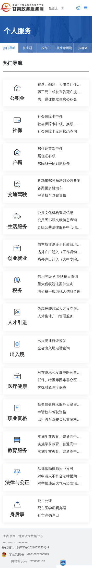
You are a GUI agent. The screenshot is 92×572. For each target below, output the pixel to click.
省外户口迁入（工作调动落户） (62, 251)
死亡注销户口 (48, 515)
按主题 (27, 48)
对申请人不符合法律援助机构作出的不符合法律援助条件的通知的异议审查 (62, 475)
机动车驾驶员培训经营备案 (59, 180)
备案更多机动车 (50, 187)
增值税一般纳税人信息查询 (59, 291)
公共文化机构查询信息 (55, 212)
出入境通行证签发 (52, 340)
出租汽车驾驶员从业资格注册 (61, 419)
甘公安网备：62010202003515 (29, 554)
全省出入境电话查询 (54, 347)
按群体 (82, 48)
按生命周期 (64, 48)
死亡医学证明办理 (52, 507)
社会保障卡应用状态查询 (57, 131)
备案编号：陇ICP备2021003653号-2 (25, 547)
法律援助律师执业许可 (55, 468)
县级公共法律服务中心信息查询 (62, 227)
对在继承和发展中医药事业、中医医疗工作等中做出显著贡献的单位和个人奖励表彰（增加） (62, 372)
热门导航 (9, 48)
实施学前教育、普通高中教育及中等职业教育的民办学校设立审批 (62, 436)
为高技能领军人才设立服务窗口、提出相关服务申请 (62, 308)
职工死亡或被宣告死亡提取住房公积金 (62, 91)
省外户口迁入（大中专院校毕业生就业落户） (62, 259)
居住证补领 (46, 155)
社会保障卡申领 (50, 116)
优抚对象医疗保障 (52, 387)
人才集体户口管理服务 (55, 315)
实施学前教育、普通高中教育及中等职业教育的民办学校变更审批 (62, 451)
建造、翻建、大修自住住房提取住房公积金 (62, 84)
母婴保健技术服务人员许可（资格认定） (62, 404)
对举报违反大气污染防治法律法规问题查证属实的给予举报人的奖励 (62, 483)
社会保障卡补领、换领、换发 (61, 123)
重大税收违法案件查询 (55, 283)
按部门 (46, 48)
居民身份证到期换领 (54, 163)
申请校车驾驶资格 (52, 195)
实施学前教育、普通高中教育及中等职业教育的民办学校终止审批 (62, 443)
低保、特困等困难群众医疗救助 (62, 379)
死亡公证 (45, 500)
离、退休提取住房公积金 (57, 99)
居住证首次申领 (50, 148)
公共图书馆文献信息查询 (57, 219)
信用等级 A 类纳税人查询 (58, 276)
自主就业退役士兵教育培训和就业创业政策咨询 (62, 244)
